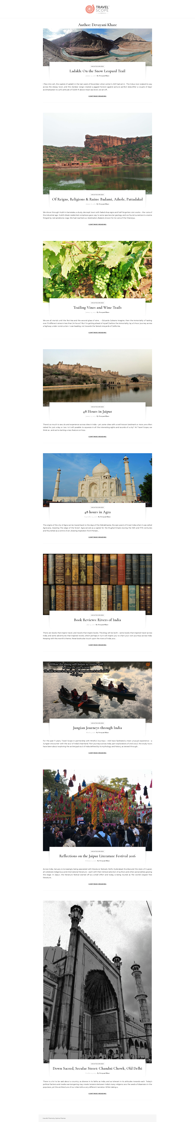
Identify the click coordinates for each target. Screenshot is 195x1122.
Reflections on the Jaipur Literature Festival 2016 (97, 856)
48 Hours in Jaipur (97, 411)
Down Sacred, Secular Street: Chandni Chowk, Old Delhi (97, 1068)
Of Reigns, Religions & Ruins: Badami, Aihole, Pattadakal (97, 199)
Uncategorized (97, 66)
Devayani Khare (104, 76)
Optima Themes (60, 1118)
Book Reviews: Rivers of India (97, 620)
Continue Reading (97, 96)
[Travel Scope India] (97, 9)
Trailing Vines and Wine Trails (97, 307)
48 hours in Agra (97, 512)
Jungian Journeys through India (97, 727)
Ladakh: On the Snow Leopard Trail (97, 71)
